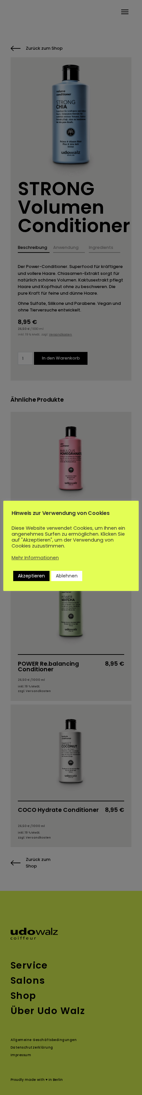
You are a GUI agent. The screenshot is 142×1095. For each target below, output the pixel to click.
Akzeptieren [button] (31, 576)
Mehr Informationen (35, 558)
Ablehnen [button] (67, 576)
